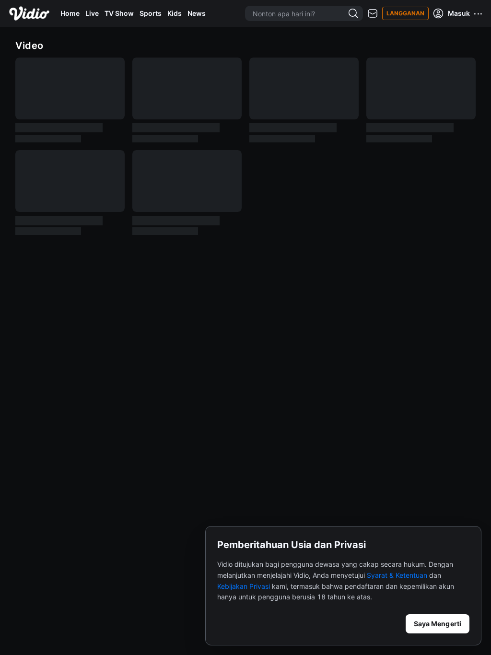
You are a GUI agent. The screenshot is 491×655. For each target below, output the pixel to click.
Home (70, 13)
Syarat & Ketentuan (397, 575)
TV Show (119, 13)
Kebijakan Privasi (243, 586)
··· (478, 13)
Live (92, 13)
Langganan (405, 13)
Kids (174, 13)
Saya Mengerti (437, 624)
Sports (151, 13)
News (196, 13)
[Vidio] (29, 13)
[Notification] (372, 14)
